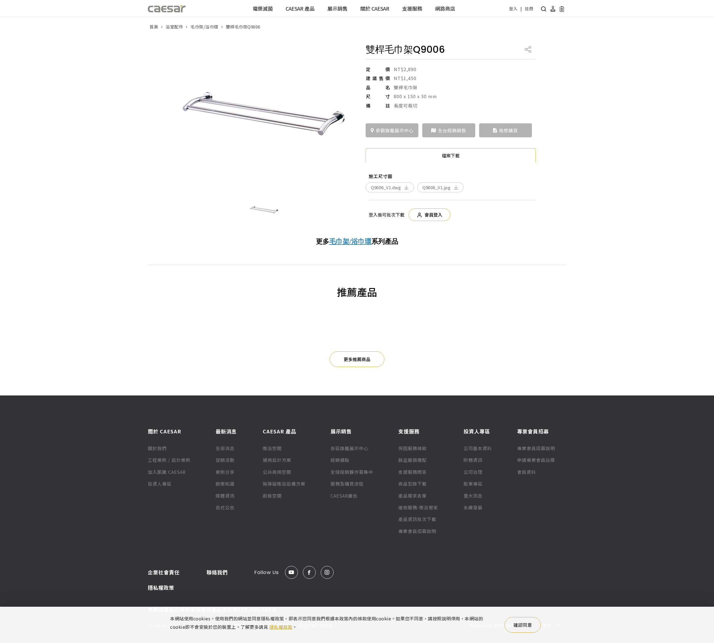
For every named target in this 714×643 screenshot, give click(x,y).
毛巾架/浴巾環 (204, 27)
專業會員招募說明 (417, 531)
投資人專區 (160, 483)
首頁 (153, 27)
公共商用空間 (277, 472)
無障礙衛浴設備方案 (284, 483)
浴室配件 (174, 27)
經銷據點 (340, 460)
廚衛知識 (225, 483)
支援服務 (412, 8)
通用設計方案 (277, 460)
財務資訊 (473, 460)
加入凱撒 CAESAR (167, 472)
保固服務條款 (412, 448)
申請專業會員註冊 (536, 460)
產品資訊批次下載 (417, 519)
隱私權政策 (161, 587)
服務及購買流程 (347, 483)
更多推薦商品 (357, 359)
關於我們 (157, 448)
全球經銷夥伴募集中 (352, 472)
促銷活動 (225, 460)
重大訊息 (473, 495)
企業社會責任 (164, 572)
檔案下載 (451, 155)
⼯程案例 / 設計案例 (169, 460)
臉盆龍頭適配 (412, 460)
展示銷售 (337, 8)
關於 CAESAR (374, 8)
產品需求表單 (412, 495)
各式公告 (225, 507)
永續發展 (473, 507)
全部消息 (225, 448)
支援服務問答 (412, 472)
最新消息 (226, 431)
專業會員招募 (533, 431)
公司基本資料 (478, 448)
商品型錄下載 (412, 483)
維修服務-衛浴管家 (418, 507)
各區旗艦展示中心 (349, 448)
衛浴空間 (272, 448)
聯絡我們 (217, 572)
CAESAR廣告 (344, 495)
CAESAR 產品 (300, 8)
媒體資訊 (225, 495)
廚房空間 (272, 495)
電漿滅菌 (263, 8)
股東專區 (473, 483)
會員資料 (526, 472)
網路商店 (445, 8)
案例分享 (225, 472)
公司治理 (473, 472)
